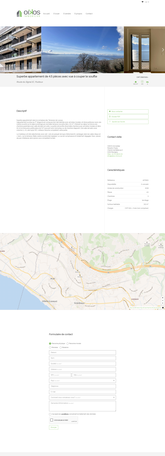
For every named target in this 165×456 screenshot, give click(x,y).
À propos (78, 14)
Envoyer (54, 427)
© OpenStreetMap (156, 307)
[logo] (28, 13)
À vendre (67, 14)
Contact (89, 14)
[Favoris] (142, 2)
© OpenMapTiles (147, 307)
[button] (2, 49)
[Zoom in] (162, 297)
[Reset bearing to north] (162, 303)
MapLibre (132, 307)
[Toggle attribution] (163, 308)
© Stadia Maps (139, 307)
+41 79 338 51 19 (115, 154)
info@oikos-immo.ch (114, 156)
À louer (56, 14)
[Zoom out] (162, 300)
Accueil (46, 14)
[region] (82, 271)
